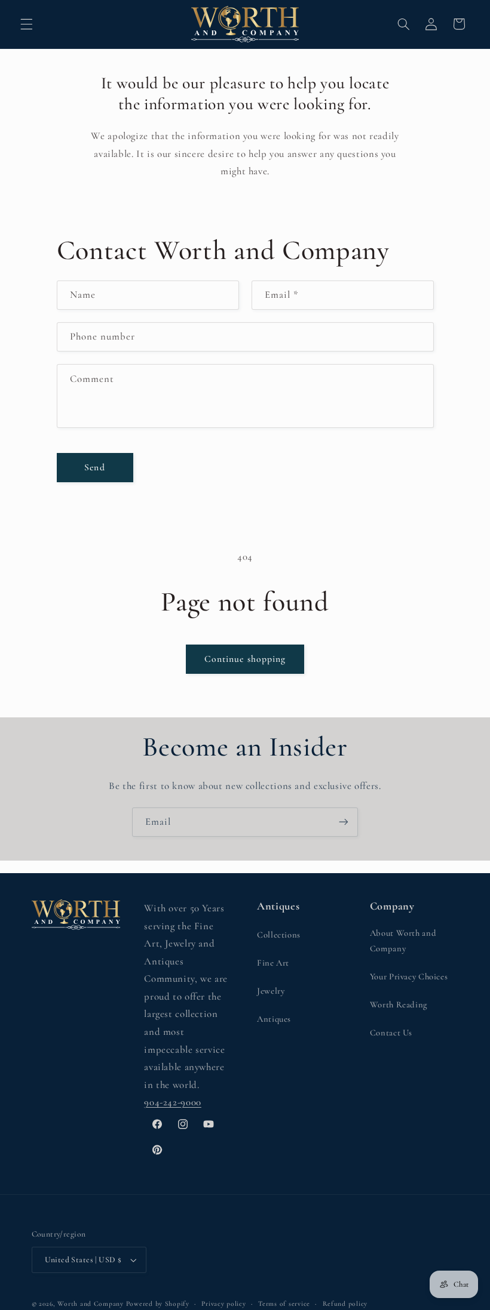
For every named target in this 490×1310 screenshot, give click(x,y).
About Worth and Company (403, 940)
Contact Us (391, 1032)
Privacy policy (223, 1303)
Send (94, 467)
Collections (279, 934)
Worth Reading (398, 1004)
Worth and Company (90, 1303)
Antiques (274, 1018)
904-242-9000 (172, 1102)
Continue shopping (245, 659)
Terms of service (284, 1303)
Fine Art (273, 962)
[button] (26, 24)
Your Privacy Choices (409, 976)
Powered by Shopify (157, 1303)
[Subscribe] (343, 822)
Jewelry (270, 990)
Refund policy (345, 1303)
